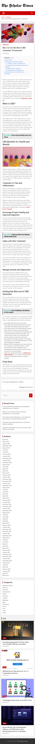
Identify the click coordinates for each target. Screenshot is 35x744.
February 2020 (6, 569)
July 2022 (5, 515)
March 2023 (6, 498)
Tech (4, 608)
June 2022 (5, 517)
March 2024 (6, 473)
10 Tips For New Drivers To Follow (13, 382)
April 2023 (5, 496)
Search (30, 395)
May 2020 (5, 567)
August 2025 (6, 448)
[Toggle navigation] (3, 13)
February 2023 (6, 500)
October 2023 (6, 483)
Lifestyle (6, 44)
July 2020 (5, 565)
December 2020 (7, 554)
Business (5, 587)
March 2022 (6, 523)
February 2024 (6, 475)
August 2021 (6, 538)
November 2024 (7, 458)
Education (5, 590)
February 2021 (6, 550)
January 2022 (6, 527)
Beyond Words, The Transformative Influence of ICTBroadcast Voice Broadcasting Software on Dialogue (14, 729)
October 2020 (6, 558)
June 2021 (5, 542)
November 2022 (7, 506)
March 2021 (6, 548)
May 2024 (5, 469)
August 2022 (6, 512)
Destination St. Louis (25, 387)
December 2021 (7, 529)
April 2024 (5, 471)
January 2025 (6, 456)
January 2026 (6, 444)
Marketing (5, 600)
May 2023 (5, 494)
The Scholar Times (22, 741)
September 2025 (7, 446)
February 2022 (6, 525)
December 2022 (7, 504)
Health (4, 594)
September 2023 (7, 485)
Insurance (5, 596)
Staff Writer (6, 53)
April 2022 (5, 521)
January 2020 (6, 571)
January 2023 (6, 502)
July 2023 (5, 489)
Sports (4, 606)
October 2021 (6, 533)
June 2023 (5, 492)
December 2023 (7, 479)
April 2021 (5, 546)
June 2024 (5, 467)
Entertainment (6, 592)
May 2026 (5, 439)
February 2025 (6, 454)
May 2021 (5, 544)
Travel (4, 610)
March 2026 (6, 441)
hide (12, 57)
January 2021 (6, 552)
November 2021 (7, 531)
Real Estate (6, 604)
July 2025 (5, 450)
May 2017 (5, 573)
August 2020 (6, 563)
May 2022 (5, 519)
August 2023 (6, 487)
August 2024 (6, 464)
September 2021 (7, 535)
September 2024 (7, 462)
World (4, 612)
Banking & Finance (8, 585)
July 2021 (5, 540)
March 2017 (6, 575)
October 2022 (6, 508)
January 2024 (6, 477)
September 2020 (7, 561)
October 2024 (6, 460)
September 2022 (7, 510)
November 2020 (7, 556)
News (4, 602)
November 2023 (7, 481)
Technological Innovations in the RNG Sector (17, 700)
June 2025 (5, 452)
